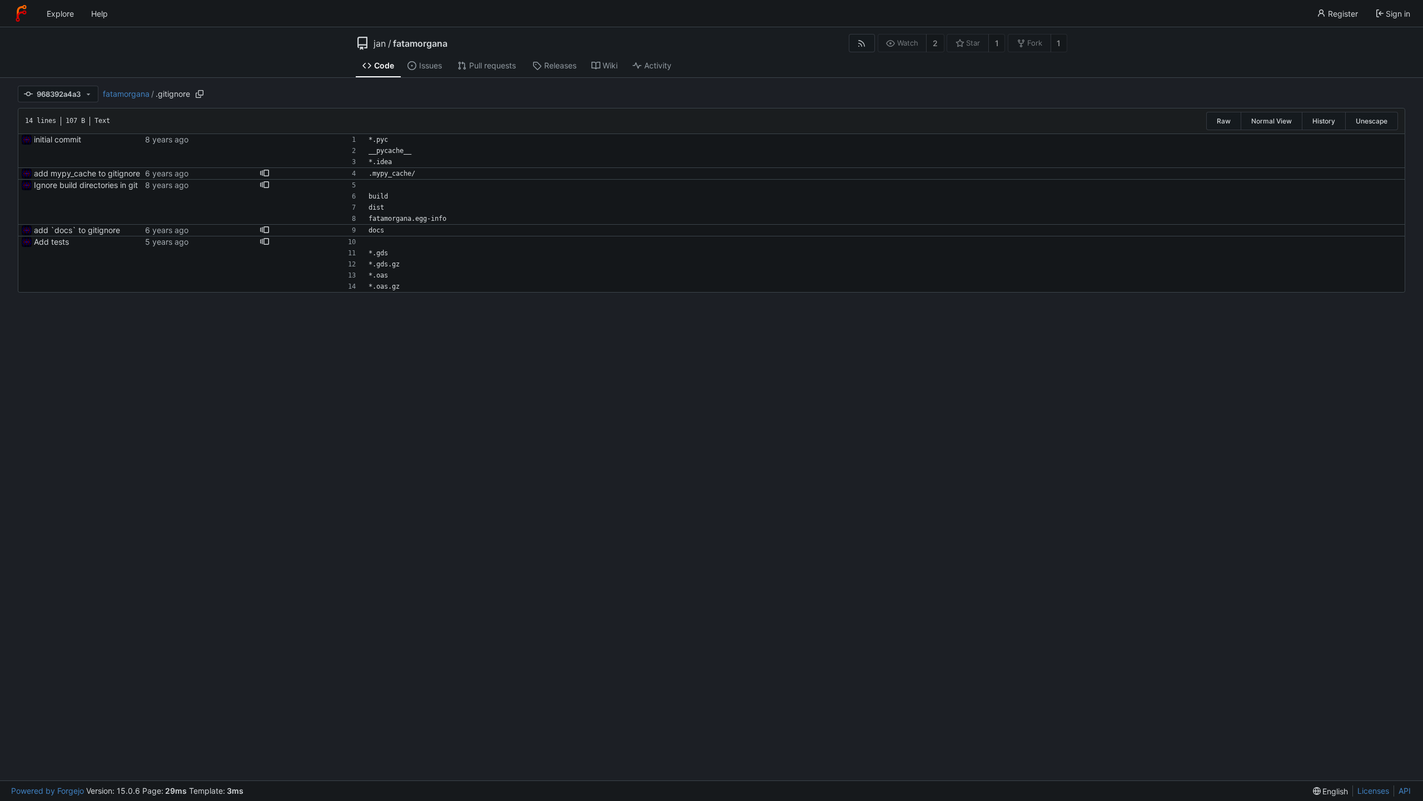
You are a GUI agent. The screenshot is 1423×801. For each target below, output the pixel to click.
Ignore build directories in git (86, 185)
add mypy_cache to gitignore (87, 173)
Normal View (1271, 121)
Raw (1224, 121)
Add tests (51, 241)
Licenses (1373, 790)
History (1323, 121)
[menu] (1331, 791)
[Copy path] (199, 94)
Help (99, 13)
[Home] (21, 13)
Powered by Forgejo (47, 790)
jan (380, 43)
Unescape (1371, 121)
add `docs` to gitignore (77, 230)
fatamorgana (420, 43)
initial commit (57, 139)
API (1405, 790)
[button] (264, 173)
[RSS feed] (862, 43)
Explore (60, 13)
